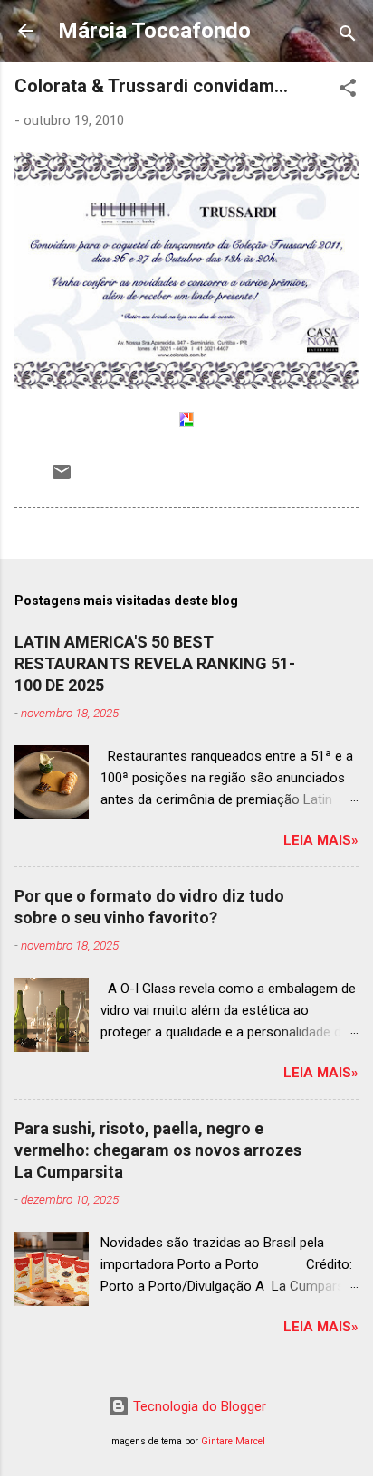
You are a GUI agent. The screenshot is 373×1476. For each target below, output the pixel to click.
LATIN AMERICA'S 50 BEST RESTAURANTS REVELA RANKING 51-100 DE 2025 (154, 663)
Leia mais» (321, 840)
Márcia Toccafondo (154, 30)
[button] (348, 91)
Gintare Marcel (233, 1441)
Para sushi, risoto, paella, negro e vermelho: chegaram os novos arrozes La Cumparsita (157, 1150)
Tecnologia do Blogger (197, 1406)
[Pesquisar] (348, 36)
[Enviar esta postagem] (61, 478)
